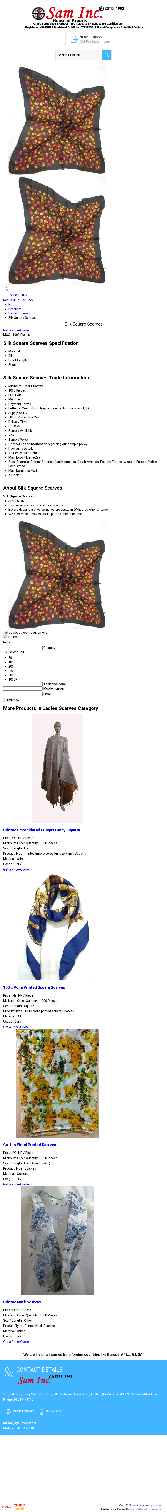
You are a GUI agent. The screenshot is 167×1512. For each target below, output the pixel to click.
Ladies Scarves (19, 313)
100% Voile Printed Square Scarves (34, 987)
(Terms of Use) (156, 1505)
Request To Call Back (18, 300)
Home (12, 305)
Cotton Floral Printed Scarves (29, 1145)
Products (15, 309)
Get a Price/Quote (16, 330)
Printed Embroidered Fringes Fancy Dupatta (41, 830)
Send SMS (53, 1411)
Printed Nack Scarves (22, 1302)
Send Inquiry (18, 295)
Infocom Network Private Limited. (146, 1509)
